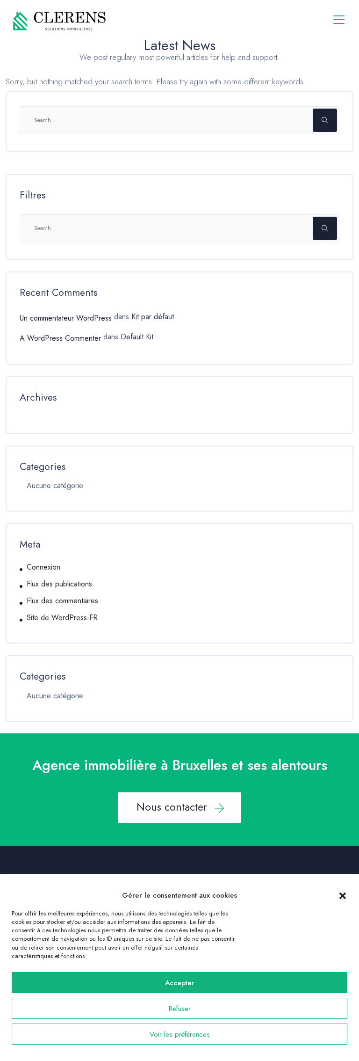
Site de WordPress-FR (62, 618)
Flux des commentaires (62, 601)
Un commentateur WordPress (66, 318)
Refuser (180, 1008)
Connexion (43, 567)
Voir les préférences (180, 1034)
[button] (342, 895)
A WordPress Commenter (60, 338)
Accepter (179, 983)
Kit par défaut (152, 317)
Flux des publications (59, 584)
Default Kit (137, 337)
